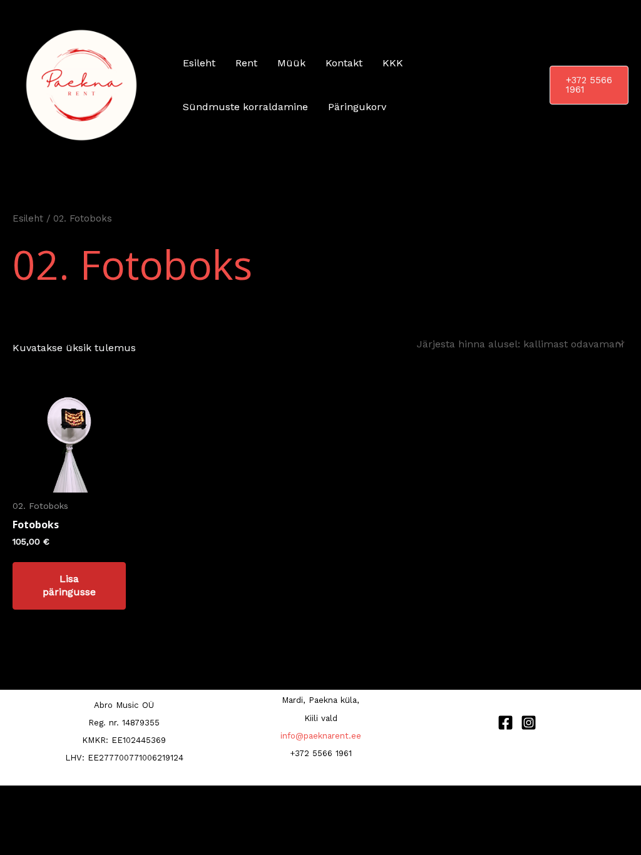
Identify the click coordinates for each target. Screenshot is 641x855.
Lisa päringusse (69, 585)
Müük (291, 63)
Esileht (199, 63)
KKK (392, 63)
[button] (589, 85)
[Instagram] (528, 722)
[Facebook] (505, 722)
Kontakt (344, 63)
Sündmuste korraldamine (245, 107)
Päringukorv (357, 107)
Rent (246, 63)
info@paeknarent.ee (320, 735)
